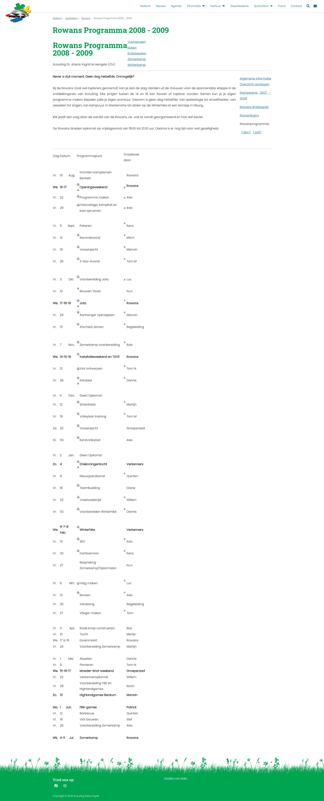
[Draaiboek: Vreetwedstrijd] (124, 497)
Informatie (194, 6)
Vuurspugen (137, 42)
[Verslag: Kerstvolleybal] (78, 437)
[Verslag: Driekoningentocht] (78, 461)
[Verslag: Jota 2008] (78, 300)
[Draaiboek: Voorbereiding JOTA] (124, 279)
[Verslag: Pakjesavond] (78, 401)
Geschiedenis (239, 6)
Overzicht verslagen (254, 84)
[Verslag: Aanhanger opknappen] (78, 312)
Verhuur (215, 6)
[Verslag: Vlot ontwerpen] (78, 368)
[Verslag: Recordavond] (78, 234)
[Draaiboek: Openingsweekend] (124, 187)
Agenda (176, 6)
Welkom (145, 6)
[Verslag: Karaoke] (78, 377)
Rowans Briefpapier (254, 107)
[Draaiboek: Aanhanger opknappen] (124, 312)
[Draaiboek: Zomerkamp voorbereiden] (124, 342)
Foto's (282, 6)
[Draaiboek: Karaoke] (124, 377)
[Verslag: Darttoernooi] (78, 550)
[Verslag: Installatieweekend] (78, 354)
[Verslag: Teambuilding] (78, 485)
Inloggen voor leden (175, 778)
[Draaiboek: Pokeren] (124, 223)
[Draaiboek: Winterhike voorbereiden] (124, 509)
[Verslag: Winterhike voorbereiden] (78, 509)
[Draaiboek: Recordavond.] (124, 234)
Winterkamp (137, 65)
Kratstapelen (137, 53)
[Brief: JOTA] (124, 300)
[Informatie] (203, 6)
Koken (132, 48)
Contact (296, 6)
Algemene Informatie (255, 78)
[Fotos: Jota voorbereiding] (78, 288)
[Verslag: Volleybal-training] (78, 413)
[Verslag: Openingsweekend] (78, 184)
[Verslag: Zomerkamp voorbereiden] (78, 342)
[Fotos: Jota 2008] (78, 306)
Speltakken (261, 6)
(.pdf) (257, 132)
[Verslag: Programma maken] (78, 196)
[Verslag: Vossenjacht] (78, 246)
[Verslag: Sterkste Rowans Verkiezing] (78, 538)
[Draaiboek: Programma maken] (124, 197)
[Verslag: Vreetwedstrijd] (78, 497)
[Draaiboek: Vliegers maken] (124, 610)
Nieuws (161, 6)
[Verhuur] (223, 6)
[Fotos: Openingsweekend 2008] (78, 190)
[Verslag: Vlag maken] (78, 583)
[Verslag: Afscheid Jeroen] (78, 324)
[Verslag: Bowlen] (78, 592)
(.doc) (246, 132)
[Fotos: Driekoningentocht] (78, 467)
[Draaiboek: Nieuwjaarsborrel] (124, 473)
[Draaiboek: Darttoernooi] (124, 550)
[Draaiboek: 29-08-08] (124, 208)
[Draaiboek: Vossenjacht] (124, 246)
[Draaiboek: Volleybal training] (124, 413)
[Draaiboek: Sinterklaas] (124, 401)
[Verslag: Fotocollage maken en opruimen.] (78, 205)
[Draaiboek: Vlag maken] (124, 580)
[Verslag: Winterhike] (78, 527)
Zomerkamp (137, 59)
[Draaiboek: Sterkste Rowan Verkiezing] (124, 538)
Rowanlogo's (249, 115)
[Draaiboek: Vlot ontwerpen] (124, 365)
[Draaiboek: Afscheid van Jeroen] (124, 324)
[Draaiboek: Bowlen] (124, 592)
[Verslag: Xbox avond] (78, 258)
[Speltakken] (271, 6)
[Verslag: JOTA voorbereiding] (78, 276)
